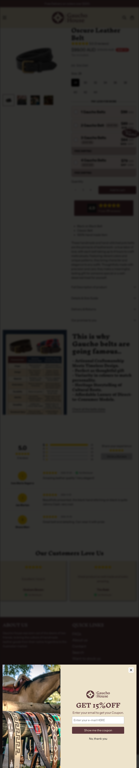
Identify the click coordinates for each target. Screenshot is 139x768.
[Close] (131, 670)
